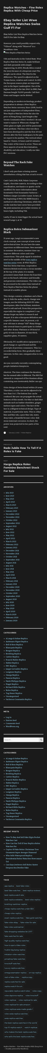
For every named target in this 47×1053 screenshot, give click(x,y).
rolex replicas (10, 1000)
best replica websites (13, 900)
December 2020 (12, 587)
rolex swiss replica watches (16, 1014)
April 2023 (10, 502)
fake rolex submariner (14, 927)
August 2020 (11, 599)
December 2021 (12, 550)
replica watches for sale (14, 982)
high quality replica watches (16, 941)
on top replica (35, 973)
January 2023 (11, 511)
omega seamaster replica (15, 973)
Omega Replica (12, 675)
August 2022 (11, 526)
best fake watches (12, 891)
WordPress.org (12, 726)
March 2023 (11, 505)
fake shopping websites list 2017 (18, 932)
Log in (8, 717)
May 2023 (10, 499)
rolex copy (37, 991)
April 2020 (10, 611)
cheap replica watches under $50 (19, 909)
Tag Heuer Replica (14, 693)
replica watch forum (13, 986)
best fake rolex (22, 886)
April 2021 (10, 575)
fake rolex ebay (11, 922)
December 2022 (12, 514)
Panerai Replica (13, 678)
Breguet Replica (13, 651)
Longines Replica (13, 672)
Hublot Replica (12, 663)
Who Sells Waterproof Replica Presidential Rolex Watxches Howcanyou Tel (24, 858)
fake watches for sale (13, 936)
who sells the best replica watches (19, 1037)
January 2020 (11, 620)
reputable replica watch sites (17, 991)
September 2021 (12, 560)
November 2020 (13, 590)
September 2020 (13, 596)
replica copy (27, 977)
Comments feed (13, 723)
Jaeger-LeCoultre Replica (17, 669)
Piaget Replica (12, 684)
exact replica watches (13, 918)
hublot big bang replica (14, 950)
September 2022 (13, 523)
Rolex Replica (26, 433)
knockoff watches (12, 964)
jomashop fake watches (14, 959)
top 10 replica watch (13, 1027)
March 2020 (11, 614)
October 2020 (11, 593)
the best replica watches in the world (20, 1023)
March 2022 (11, 541)
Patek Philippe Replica (16, 681)
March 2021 (11, 578)
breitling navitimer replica (15, 904)
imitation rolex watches (14, 954)
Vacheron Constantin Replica (19, 699)
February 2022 (12, 544)
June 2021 (10, 569)
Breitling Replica (13, 654)
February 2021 (12, 581)
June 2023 (10, 496)
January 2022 (11, 547)
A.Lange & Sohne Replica (17, 638)
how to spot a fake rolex (14, 945)
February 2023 (12, 508)
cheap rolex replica (12, 913)
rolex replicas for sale (28, 1000)
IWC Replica (11, 666)
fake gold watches (34, 918)
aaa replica (9, 886)
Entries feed (11, 720)
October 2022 (11, 520)
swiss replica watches (13, 1018)
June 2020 (10, 605)
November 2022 (12, 517)
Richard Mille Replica (15, 687)
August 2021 (11, 563)
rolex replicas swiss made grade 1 (18, 1009)
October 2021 (11, 557)
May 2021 (10, 572)
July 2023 (10, 493)
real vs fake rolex (11, 977)
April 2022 (10, 538)
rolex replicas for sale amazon (17, 1005)
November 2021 (12, 554)
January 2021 (11, 584)
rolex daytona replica (13, 996)
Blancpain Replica (14, 648)
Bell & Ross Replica (14, 644)
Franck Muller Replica (16, 660)
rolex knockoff (31, 996)
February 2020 (12, 617)
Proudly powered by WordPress (17, 1049)
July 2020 (10, 602)
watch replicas (31, 1027)
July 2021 (9, 566)
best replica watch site (14, 895)
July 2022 (10, 529)
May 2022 (10, 535)
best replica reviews (31, 891)
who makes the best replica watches (20, 1032)
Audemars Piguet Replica (17, 641)
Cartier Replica (12, 657)
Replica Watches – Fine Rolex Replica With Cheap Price (23, 9)
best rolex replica (32, 900)
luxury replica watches (14, 968)
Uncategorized (12, 696)
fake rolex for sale (28, 922)
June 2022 (10, 532)
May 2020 (10, 608)
